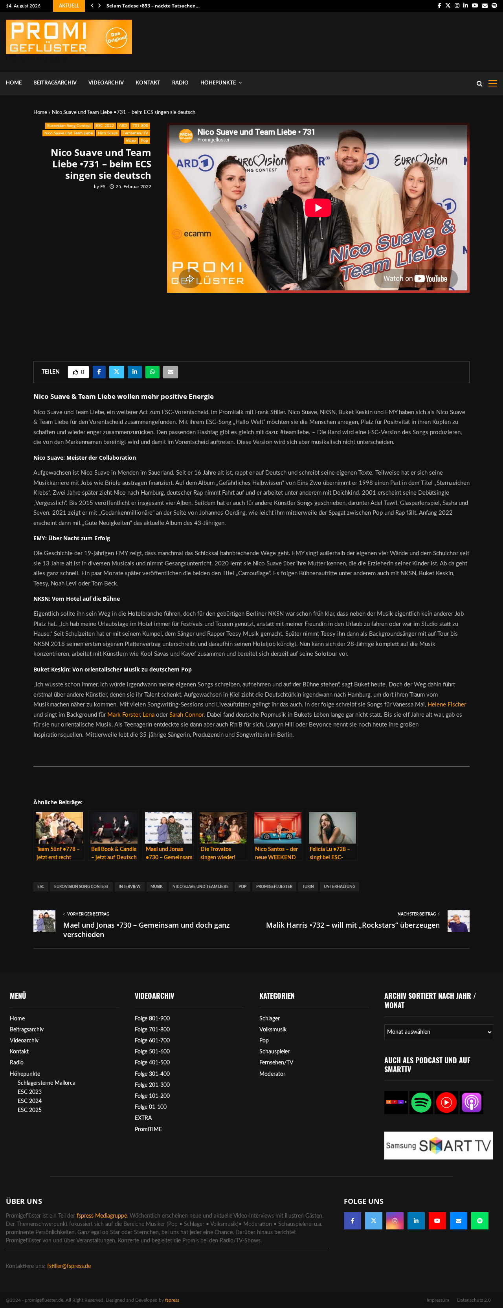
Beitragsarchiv (55, 83)
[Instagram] (395, 1220)
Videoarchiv (106, 83)
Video (131, 141)
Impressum (438, 1300)
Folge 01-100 (151, 1107)
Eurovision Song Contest (69, 126)
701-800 (140, 126)
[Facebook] (352, 1220)
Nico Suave (107, 133)
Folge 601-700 (152, 1041)
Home (14, 83)
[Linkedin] (416, 1220)
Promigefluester (274, 887)
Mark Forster (123, 715)
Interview (130, 887)
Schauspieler (274, 1052)
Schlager (269, 1019)
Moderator (272, 1074)
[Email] (458, 1220)
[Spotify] (479, 1220)
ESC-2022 (105, 126)
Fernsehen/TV (135, 133)
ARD (123, 126)
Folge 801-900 (152, 1019)
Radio (180, 83)
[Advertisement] (354, 40)
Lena (148, 715)
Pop (144, 141)
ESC (40, 887)
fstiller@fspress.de (69, 1266)
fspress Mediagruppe (102, 1216)
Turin (308, 887)
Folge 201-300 (152, 1085)
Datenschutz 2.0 (474, 1300)
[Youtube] (437, 1220)
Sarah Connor (186, 715)
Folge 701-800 (152, 1030)
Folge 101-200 (152, 1096)
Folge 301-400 (152, 1074)
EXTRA (143, 1118)
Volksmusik (272, 1030)
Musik (157, 887)
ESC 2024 (30, 1101)
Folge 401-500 (152, 1063)
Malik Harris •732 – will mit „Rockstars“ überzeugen (353, 925)
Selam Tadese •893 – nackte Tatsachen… (153, 5)
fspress (172, 1300)
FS (103, 186)
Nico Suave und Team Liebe (68, 133)
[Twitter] (373, 1220)
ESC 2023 (30, 1092)
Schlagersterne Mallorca (46, 1083)
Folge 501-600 (152, 1052)
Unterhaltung (339, 887)
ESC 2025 (30, 1110)
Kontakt (148, 83)
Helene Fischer (447, 705)
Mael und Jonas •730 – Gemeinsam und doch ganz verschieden (146, 929)
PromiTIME (148, 1129)
